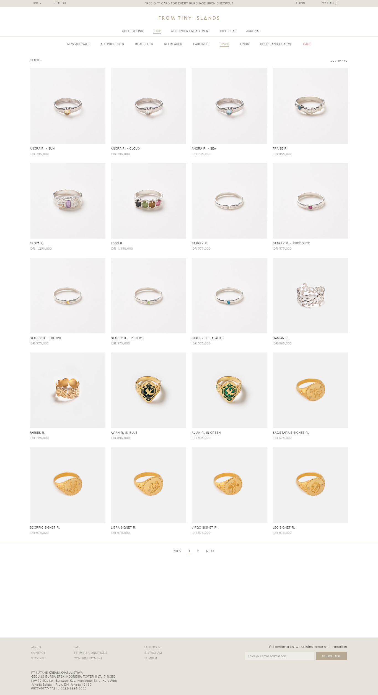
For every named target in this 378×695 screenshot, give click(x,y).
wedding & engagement (190, 31)
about (36, 647)
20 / (333, 60)
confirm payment (88, 658)
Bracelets (144, 44)
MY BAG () (330, 3)
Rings (224, 44)
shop (157, 31)
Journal (253, 31)
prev (177, 551)
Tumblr (150, 658)
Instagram (153, 652)
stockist (38, 658)
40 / (340, 60)
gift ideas (228, 31)
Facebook (152, 647)
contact (38, 652)
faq (76, 647)
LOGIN (300, 3)
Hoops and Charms (276, 44)
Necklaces (173, 44)
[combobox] (38, 3)
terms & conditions (90, 652)
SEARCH (60, 3)
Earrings (201, 44)
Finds (244, 44)
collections (132, 31)
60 (346, 60)
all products (112, 44)
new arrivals (78, 44)
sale (307, 44)
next (210, 551)
